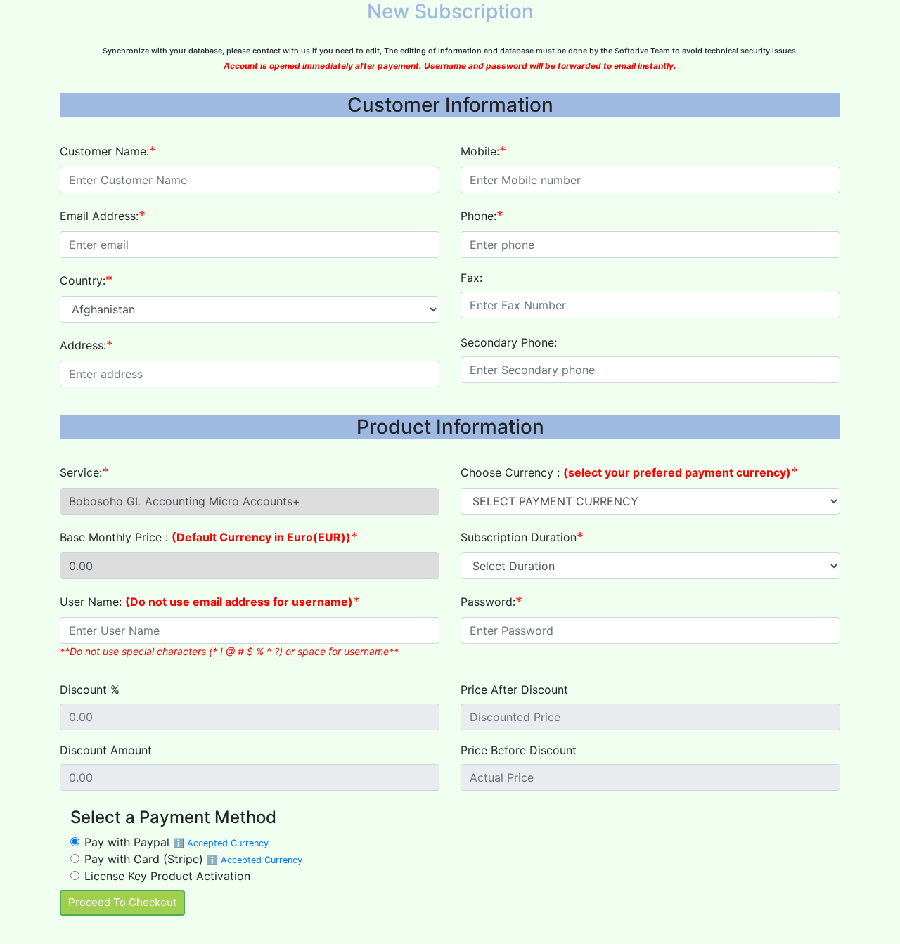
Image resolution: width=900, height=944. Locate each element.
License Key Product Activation (167, 876)
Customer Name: (104, 151)
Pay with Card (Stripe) (193, 859)
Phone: (478, 216)
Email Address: (99, 216)
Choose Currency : (626, 472)
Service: (81, 472)
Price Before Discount (519, 750)
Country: (82, 280)
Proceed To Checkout (122, 902)
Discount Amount (106, 750)
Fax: (471, 278)
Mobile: (480, 151)
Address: (83, 345)
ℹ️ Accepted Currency (221, 843)
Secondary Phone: (509, 342)
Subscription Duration (519, 537)
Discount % (90, 690)
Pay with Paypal (176, 842)
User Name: (206, 602)
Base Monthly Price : (205, 537)
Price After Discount (514, 690)
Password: (488, 602)
